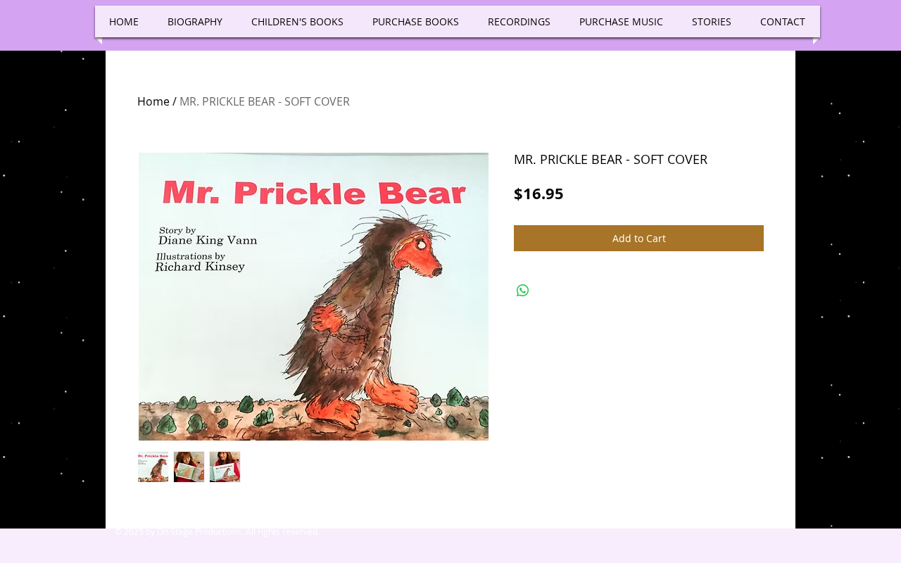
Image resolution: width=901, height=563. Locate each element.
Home (153, 101)
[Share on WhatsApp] (523, 290)
